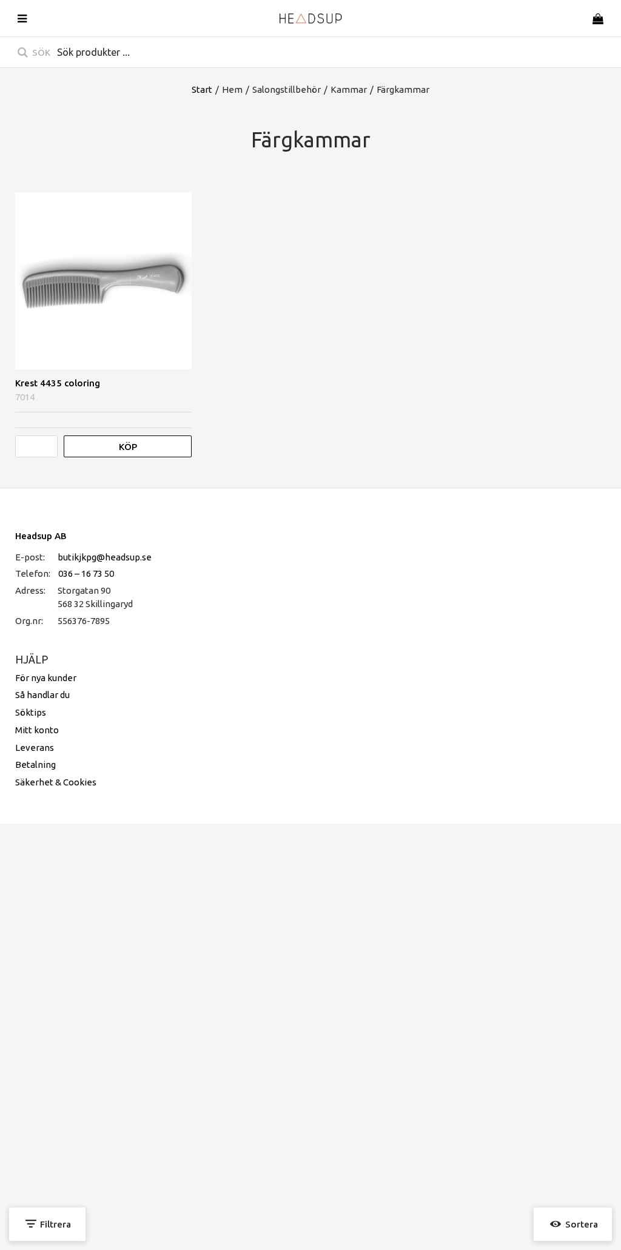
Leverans (34, 747)
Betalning (35, 764)
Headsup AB (41, 536)
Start (202, 89)
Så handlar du (42, 695)
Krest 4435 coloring (57, 383)
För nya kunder (45, 678)
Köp (128, 447)
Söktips (30, 712)
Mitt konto (37, 730)
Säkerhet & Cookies (55, 782)
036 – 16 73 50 (86, 573)
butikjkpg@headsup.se (105, 557)
